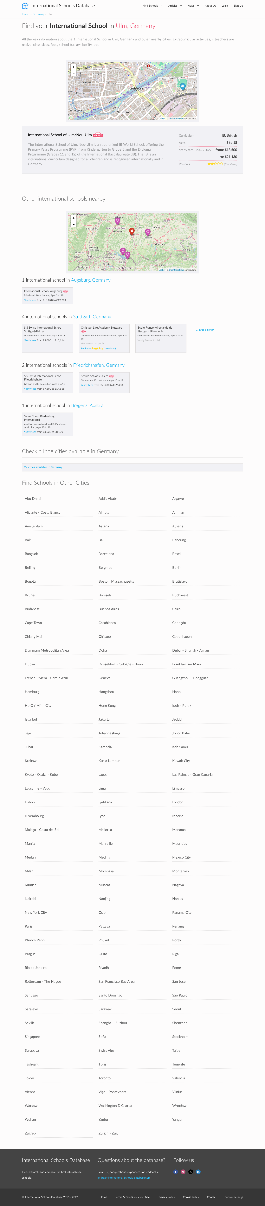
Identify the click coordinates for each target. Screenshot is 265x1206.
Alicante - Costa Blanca (43, 512)
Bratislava (179, 581)
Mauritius (179, 843)
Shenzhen (179, 1023)
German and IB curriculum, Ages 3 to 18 (44, 384)
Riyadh (104, 968)
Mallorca (105, 830)
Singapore (32, 1036)
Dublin (30, 664)
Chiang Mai (33, 636)
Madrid (177, 816)
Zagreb (30, 1133)
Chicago (105, 636)
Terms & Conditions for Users (132, 1197)
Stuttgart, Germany (92, 317)
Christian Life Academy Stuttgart (101, 327)
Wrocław (179, 1105)
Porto (176, 940)
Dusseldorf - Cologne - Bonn (121, 664)
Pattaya (104, 926)
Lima (102, 788)
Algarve (178, 498)
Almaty (104, 512)
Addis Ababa (108, 498)
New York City (36, 912)
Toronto (105, 1078)
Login (225, 5)
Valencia (178, 1078)
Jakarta (104, 719)
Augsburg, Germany (91, 280)
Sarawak (105, 1009)
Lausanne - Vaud (37, 788)
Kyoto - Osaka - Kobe (41, 774)
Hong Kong (107, 705)
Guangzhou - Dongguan (190, 678)
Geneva (104, 678)
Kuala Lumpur (109, 761)
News (191, 5)
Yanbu (103, 1119)
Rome (176, 968)
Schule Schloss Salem (94, 376)
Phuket (104, 940)
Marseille (106, 843)
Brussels (105, 595)
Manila (30, 843)
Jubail (29, 747)
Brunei (30, 595)
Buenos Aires (109, 609)
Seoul (176, 1009)
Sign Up (238, 5)
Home (25, 14)
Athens (177, 526)
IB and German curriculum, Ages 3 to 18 (44, 335)
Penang (178, 926)
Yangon (177, 1119)
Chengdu (179, 623)
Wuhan (30, 1119)
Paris (28, 926)
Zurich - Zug (108, 1133)
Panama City (181, 912)
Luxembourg (34, 816)
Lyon (102, 816)
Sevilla (30, 1023)
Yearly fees (45, 300)
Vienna (30, 1092)
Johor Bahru (181, 733)
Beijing (30, 567)
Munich (30, 885)
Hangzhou (106, 692)
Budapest (32, 609)
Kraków (30, 761)
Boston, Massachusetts (116, 581)
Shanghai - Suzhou (113, 1023)
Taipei (176, 1050)
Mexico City (181, 857)
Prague (30, 954)
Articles (173, 5)
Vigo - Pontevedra (112, 1092)
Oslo (102, 912)
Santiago (31, 995)
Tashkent (31, 1064)
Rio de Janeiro (36, 968)
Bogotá (30, 581)
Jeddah (177, 719)
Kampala (105, 747)
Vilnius (177, 1092)
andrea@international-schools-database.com (124, 1177)
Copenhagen (182, 636)
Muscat (104, 885)
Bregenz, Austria (87, 405)
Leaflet (162, 118)
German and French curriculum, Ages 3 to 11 (160, 335)
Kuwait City (181, 761)
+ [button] (73, 67)
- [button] (73, 73)
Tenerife (178, 1064)
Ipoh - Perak (181, 705)
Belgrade (105, 567)
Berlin (176, 567)
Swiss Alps (106, 1050)
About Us (210, 5)
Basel (176, 554)
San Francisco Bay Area (117, 981)
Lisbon (30, 802)
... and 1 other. (205, 329)
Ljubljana (105, 802)
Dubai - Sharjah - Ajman (190, 650)
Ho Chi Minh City (38, 705)
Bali (101, 540)
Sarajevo (31, 1009)
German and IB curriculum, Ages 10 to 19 (102, 380)
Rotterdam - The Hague (43, 981)
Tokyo (29, 1078)
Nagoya (178, 885)
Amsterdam (34, 526)
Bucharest (180, 595)
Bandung (179, 540)
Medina (104, 857)
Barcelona (106, 554)
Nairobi (30, 899)
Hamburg (32, 692)
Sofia (102, 1036)
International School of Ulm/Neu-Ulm (60, 135)
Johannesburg (109, 733)
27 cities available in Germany (43, 467)
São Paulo (179, 995)
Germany (38, 14)
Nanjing (104, 899)
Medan (30, 857)
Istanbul (31, 719)
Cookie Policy (191, 1197)
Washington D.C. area (115, 1105)
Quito (103, 954)
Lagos (103, 774)
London (178, 802)
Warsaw (31, 1105)
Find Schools (151, 5)
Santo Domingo (110, 995)
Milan (29, 871)
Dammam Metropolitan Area (47, 650)
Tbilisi (103, 1064)
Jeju (28, 733)
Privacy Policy (166, 1197)
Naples (177, 899)
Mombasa (106, 871)
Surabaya (32, 1050)
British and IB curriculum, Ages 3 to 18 (43, 295)
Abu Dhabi (33, 498)
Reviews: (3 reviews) (98, 348)
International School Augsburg (43, 291)
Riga (175, 954)
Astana (104, 526)
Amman (178, 512)
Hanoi (176, 692)
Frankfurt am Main (186, 664)
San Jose (179, 981)
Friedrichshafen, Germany (99, 365)
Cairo (176, 609)
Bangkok (31, 554)
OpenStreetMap (176, 118)
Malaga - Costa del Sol (42, 830)
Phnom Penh (35, 940)
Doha (103, 650)
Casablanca (107, 623)
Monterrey (180, 871)
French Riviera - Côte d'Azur (46, 678)
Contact (212, 1197)
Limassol (178, 788)
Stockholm (180, 1036)
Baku (29, 540)
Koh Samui (180, 747)
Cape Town (33, 623)
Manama (179, 830)
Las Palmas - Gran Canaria (192, 774)
